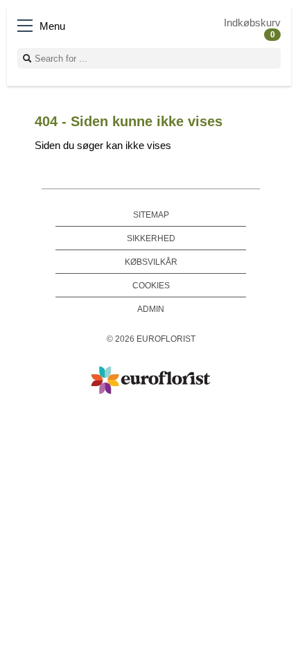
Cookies (151, 285)
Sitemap (151, 214)
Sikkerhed (151, 238)
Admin (150, 308)
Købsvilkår (151, 261)
